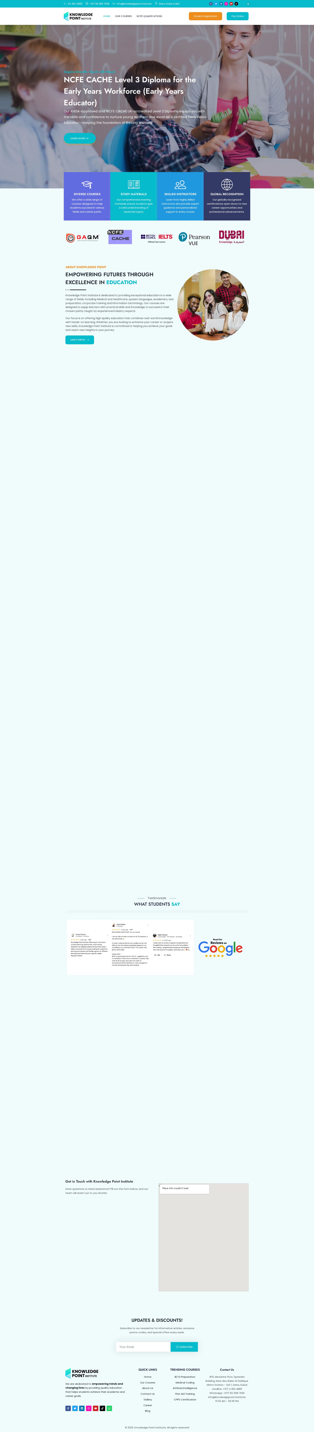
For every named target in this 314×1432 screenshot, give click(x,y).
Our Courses (123, 16)
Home (106, 16)
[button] (248, 4)
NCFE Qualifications (149, 16)
